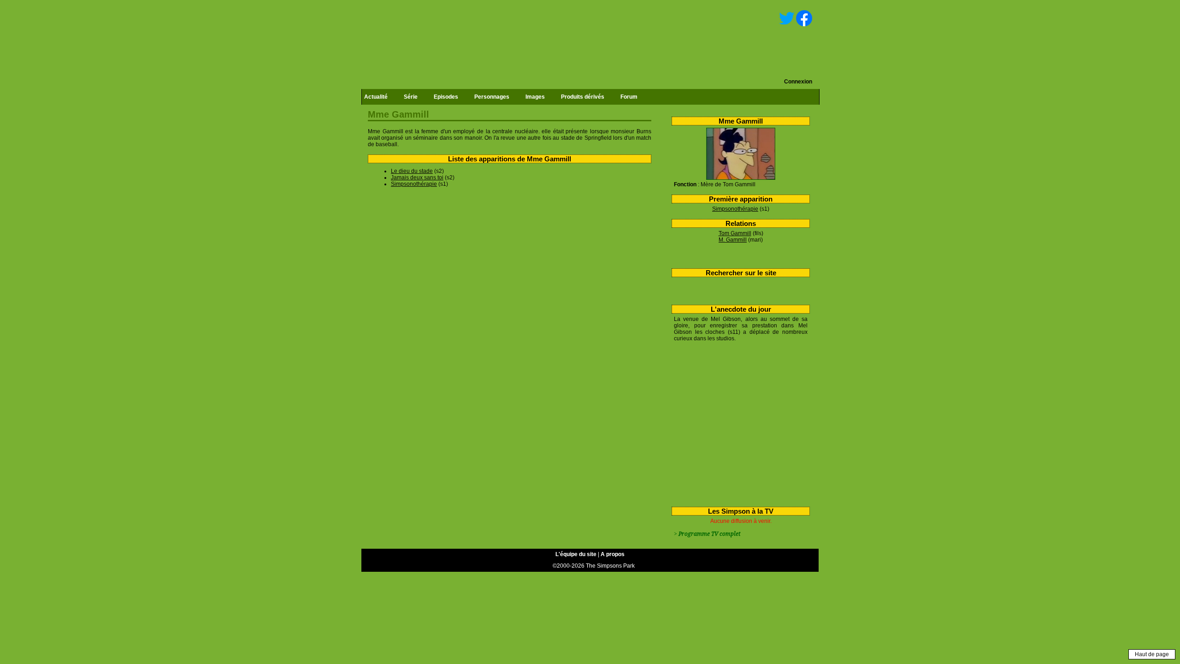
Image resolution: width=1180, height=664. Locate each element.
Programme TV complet (709, 534)
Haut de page (1152, 654)
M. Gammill (733, 240)
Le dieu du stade (412, 171)
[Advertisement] (737, 422)
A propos (613, 554)
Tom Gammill (735, 233)
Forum (628, 97)
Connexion (798, 81)
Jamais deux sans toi (417, 177)
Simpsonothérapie (735, 209)
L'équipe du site (575, 554)
